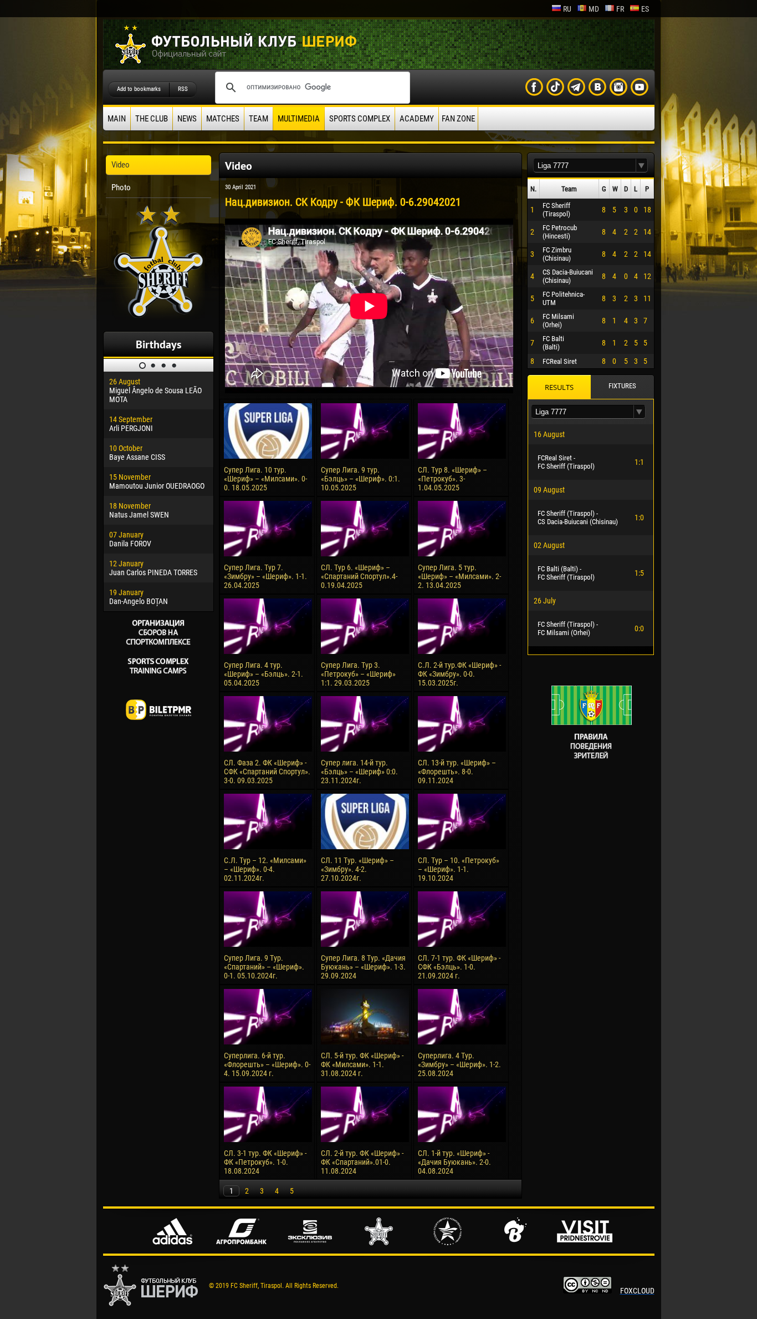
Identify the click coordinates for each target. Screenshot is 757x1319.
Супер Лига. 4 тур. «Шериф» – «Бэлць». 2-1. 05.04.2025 (263, 674)
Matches (222, 119)
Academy (417, 119)
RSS (183, 89)
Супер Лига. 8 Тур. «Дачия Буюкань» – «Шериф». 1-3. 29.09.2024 (363, 966)
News (187, 119)
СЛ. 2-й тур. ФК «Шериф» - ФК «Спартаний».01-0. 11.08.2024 (362, 1162)
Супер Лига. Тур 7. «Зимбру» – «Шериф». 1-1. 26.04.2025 (265, 576)
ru (567, 8)
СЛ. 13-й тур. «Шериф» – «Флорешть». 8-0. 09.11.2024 (457, 771)
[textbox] (584, 166)
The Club (151, 119)
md (594, 8)
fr (620, 8)
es (645, 8)
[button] (642, 166)
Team (258, 119)
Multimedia (299, 119)
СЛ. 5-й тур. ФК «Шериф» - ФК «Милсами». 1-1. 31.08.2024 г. (362, 1064)
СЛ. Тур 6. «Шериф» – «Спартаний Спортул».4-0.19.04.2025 (359, 576)
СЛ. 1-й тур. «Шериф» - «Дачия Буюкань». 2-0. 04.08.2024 (454, 1162)
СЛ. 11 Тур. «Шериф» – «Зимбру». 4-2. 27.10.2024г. (357, 869)
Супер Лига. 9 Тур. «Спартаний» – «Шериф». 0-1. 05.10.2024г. (264, 966)
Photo (121, 187)
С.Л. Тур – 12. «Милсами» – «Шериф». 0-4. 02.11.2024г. (265, 869)
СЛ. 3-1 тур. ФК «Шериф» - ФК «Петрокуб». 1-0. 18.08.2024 (265, 1162)
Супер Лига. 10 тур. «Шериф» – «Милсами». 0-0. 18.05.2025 (265, 478)
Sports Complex (359, 119)
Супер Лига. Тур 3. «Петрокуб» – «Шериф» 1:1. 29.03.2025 (358, 674)
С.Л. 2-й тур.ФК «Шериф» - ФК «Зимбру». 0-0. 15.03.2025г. (459, 674)
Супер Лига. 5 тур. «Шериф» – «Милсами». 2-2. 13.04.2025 (459, 576)
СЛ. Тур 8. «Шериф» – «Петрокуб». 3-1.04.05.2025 (452, 478)
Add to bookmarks (139, 89)
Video (120, 165)
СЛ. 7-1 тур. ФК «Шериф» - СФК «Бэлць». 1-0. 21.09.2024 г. (459, 966)
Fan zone (458, 119)
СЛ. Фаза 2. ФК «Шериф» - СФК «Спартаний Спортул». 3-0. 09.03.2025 (267, 771)
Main (117, 119)
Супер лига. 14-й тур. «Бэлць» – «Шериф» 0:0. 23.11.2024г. (359, 771)
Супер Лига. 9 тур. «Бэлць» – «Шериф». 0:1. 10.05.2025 (360, 478)
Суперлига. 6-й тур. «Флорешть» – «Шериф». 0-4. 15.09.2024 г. (267, 1064)
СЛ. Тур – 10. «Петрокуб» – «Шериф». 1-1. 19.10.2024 (458, 869)
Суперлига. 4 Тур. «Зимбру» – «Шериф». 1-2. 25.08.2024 (459, 1064)
